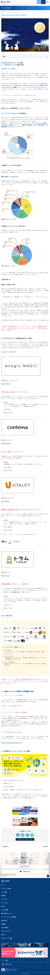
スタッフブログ (4, 902)
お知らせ (3, 906)
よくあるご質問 (4, 909)
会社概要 (3, 924)
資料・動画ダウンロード (6, 913)
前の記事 (5, 846)
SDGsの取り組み (5, 927)
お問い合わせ (4, 920)
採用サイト (3, 934)
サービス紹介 (4, 892)
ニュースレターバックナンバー (12, 12)
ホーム (2, 884)
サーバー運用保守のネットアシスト (6, 4)
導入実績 (3, 895)
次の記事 (45, 846)
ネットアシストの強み (6, 888)
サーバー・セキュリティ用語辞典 (8, 917)
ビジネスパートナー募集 (6, 938)
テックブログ (14, 4)
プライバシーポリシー (6, 931)
